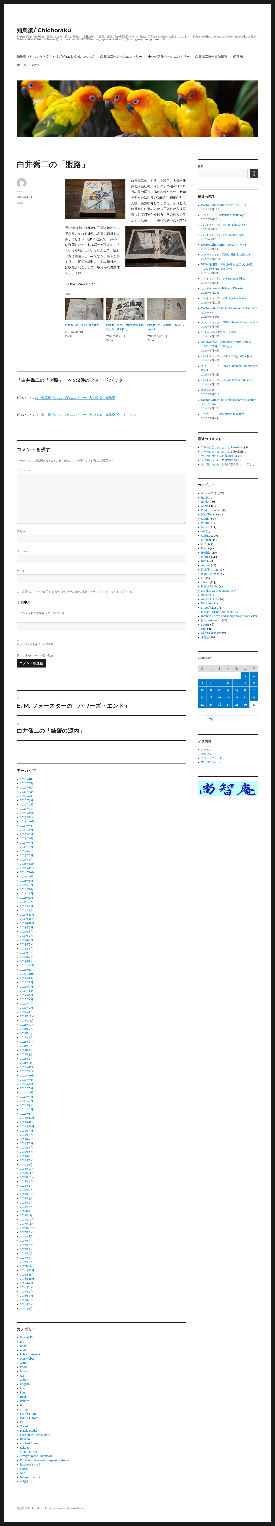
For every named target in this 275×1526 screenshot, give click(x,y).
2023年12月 (27, 914)
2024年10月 (27, 872)
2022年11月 (27, 969)
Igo (22, 1341)
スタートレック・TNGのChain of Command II (229, 322)
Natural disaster (30, 1477)
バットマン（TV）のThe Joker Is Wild (224, 298)
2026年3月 (26, 800)
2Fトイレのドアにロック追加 (218, 332)
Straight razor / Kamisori (36, 1456)
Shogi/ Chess (28, 1452)
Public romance (30, 1354)
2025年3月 (26, 851)
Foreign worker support (35, 1435)
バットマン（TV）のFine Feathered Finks (227, 380)
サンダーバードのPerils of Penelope (223, 215)
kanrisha (22, 191)
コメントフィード (211, 758)
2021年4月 (26, 1050)
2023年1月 (26, 961)
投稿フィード (209, 754)
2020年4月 (26, 1101)
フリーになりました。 (214, 447)
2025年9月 (26, 825)
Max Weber (27, 1358)
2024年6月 (26, 889)
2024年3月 (26, 902)
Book (20, 202)
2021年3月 (26, 1054)
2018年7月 (26, 1190)
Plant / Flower (29, 1418)
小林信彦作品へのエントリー (169, 56)
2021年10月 (27, 1024)
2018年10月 (27, 1177)
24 (202, 704)
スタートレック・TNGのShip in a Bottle (225, 254)
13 (228, 690)
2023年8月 (26, 931)
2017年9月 (26, 1232)
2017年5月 (26, 1249)
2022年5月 (26, 995)
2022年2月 (26, 1008)
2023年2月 (26, 957)
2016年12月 (27, 1270)
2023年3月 (26, 952)
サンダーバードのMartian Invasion (222, 414)
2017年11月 (27, 1224)
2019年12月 (27, 1118)
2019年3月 (26, 1156)
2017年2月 (26, 1262)
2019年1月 (26, 1164)
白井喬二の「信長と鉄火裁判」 (83, 325)
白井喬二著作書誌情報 (211, 56)
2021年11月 (27, 1020)
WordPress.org (210, 762)
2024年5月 (26, 893)
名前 (21, 531)
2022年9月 (26, 978)
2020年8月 (26, 1084)
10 (202, 690)
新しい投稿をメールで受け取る (35, 655)
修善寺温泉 (207, 390)
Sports (24, 1469)
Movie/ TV (26, 1337)
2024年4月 (26, 897)
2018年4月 (26, 1202)
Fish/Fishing (28, 1413)
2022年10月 (27, 974)
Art (22, 1375)
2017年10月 (27, 1228)
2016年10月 (27, 1279)
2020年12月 (27, 1067)
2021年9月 (26, 1029)
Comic (24, 1363)
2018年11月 (27, 1173)
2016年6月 (26, 1296)
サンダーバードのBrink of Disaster (222, 288)
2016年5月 (26, 1300)
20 (228, 697)
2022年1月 (26, 1012)
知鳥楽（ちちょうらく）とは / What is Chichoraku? (56, 56)
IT (21, 1422)
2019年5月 (26, 1147)
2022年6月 (26, 991)
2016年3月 (26, 1308)
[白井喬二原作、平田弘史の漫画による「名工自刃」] (125, 309)
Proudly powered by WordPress (65, 1508)
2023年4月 (26, 948)
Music (24, 1371)
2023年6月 (26, 940)
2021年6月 (26, 1041)
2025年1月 (26, 859)
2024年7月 (26, 885)
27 (228, 704)
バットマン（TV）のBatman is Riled (223, 278)
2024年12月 (27, 864)
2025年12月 (27, 813)
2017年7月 (26, 1240)
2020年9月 (26, 1080)
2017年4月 (26, 1253)
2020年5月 (26, 1096)
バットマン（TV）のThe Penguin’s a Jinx (226, 356)
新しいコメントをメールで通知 (35, 644)
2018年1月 (26, 1215)
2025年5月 (26, 842)
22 (245, 697)
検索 (200, 166)
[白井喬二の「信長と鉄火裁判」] (84, 309)
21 (236, 697)
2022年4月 (26, 999)
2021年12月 (27, 1016)
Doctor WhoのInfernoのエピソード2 (223, 205)
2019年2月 (26, 1160)
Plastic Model (28, 1430)
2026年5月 (26, 792)
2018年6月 (26, 1194)
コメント (23, 470)
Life (22, 1388)
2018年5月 (26, 1198)
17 (202, 697)
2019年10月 (27, 1126)
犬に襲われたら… (211, 456)
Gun (22, 1473)
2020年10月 (27, 1075)
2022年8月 (26, 982)
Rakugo (25, 1447)
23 (253, 697)
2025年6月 (26, 838)
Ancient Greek (29, 1443)
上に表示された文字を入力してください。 (43, 613)
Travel (24, 1426)
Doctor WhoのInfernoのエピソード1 (223, 244)
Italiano (25, 1439)
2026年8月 (26, 779)
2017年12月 (27, 1219)
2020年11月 (27, 1071)
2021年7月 (26, 1037)
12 (219, 690)
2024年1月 (26, 910)
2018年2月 (26, 1211)
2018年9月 (26, 1181)
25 (211, 704)
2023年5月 (26, 944)
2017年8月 (26, 1236)
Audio (23, 1350)
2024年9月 (26, 876)
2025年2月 (26, 855)
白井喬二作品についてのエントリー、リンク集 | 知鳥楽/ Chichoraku (85, 415)
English (25, 1384)
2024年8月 (26, 880)
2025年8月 (26, 830)
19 (219, 697)
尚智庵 (238, 56)
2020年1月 (26, 1113)
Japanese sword (30, 1464)
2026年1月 (26, 808)
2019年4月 (26, 1152)
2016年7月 (26, 1291)
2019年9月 (26, 1130)
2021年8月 (26, 1033)
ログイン (206, 749)
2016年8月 (26, 1287)
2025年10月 (27, 821)
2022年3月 (26, 1003)
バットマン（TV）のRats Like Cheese (224, 225)
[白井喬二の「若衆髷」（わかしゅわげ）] (166, 309)
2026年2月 (26, 804)
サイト (21, 570)
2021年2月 (26, 1058)
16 (253, 690)
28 (236, 704)
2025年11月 (27, 817)
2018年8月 (26, 1185)
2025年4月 (26, 847)
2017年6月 (26, 1245)
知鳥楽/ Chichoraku (44, 30)
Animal (24, 1409)
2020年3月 (26, 1105)
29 (245, 704)
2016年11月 (27, 1274)
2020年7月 (26, 1088)
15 (245, 690)
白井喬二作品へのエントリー (121, 56)
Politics (24, 1401)
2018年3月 (26, 1207)
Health (24, 1397)
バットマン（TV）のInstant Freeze (222, 235)
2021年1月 (26, 1063)
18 (211, 697)
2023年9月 (26, 927)
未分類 (24, 1481)
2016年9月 (26, 1283)
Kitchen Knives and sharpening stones (44, 1460)
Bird (22, 1405)
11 (211, 690)
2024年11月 (27, 868)
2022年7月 (26, 986)
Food (23, 1392)
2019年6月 (26, 1143)
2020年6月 (26, 1092)
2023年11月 (27, 919)
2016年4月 (26, 1304)
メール (22, 551)
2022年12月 (27, 965)
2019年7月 (26, 1139)
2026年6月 (27, 787)
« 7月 (210, 719)
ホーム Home (28, 65)
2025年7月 (26, 834)
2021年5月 (26, 1046)
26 (219, 704)
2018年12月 (27, 1168)
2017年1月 (26, 1266)
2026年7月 (26, 783)
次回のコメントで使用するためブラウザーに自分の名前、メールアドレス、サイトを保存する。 (78, 591)
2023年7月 (26, 936)
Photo (24, 1367)
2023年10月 (27, 923)
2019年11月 (27, 1122)
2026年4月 (26, 796)
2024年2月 (26, 906)
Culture (24, 1380)
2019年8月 (26, 1135)
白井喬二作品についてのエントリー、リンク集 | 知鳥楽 (75, 397)
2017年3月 (26, 1257)
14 (236, 690)
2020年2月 (26, 1109)
